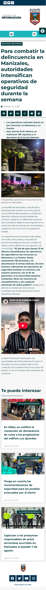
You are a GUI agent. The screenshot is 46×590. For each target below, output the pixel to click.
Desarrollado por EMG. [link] (23, 585)
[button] (11, 34)
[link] (42, 31)
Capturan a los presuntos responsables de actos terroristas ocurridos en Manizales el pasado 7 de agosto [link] (21, 543)
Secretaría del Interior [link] (12, 43)
